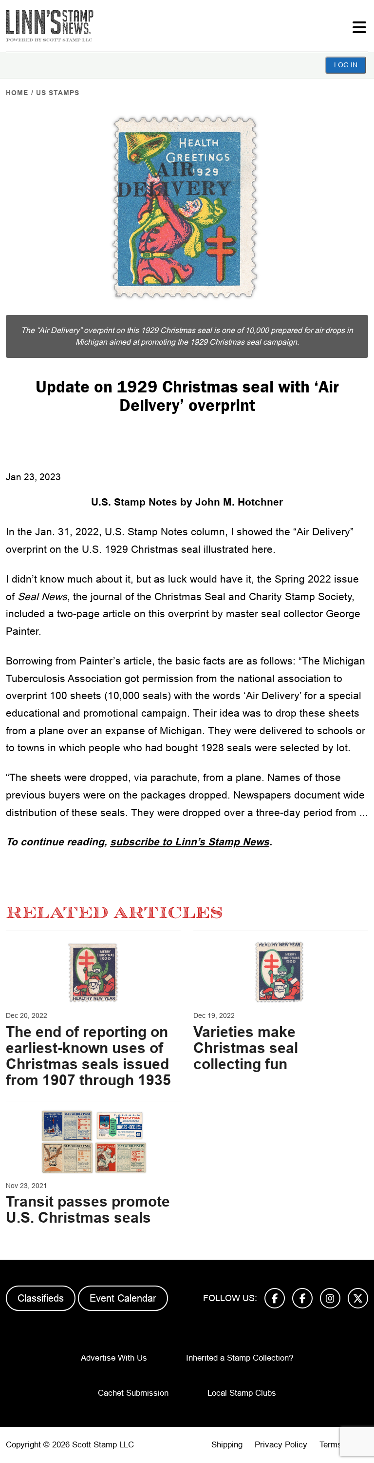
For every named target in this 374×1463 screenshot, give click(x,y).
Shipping (227, 1444)
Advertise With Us (114, 1358)
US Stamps (57, 93)
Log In (345, 65)
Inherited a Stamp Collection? (239, 1358)
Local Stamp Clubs (241, 1393)
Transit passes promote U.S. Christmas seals (88, 1209)
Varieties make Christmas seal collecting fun (245, 1048)
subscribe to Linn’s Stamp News (189, 841)
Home (17, 93)
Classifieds (41, 1298)
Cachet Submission (133, 1393)
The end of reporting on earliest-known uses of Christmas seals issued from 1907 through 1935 (88, 1056)
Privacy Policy (281, 1444)
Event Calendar (123, 1298)
